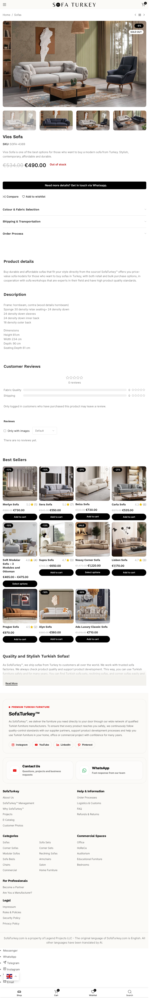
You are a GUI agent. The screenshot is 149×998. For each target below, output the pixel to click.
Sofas (17, 15)
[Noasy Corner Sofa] (92, 539)
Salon (42, 864)
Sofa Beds (9, 859)
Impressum (9, 906)
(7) (72, 504)
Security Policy (11, 917)
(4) (35, 560)
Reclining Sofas (48, 853)
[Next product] (144, 15)
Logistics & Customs (89, 803)
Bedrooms (83, 864)
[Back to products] (140, 15)
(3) (72, 560)
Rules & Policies (12, 912)
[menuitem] (10, 950)
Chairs (6, 864)
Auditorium (83, 853)
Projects (7, 814)
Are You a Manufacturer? (17, 892)
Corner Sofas (10, 847)
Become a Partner (13, 887)
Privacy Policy (11, 923)
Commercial (10, 870)
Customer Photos (13, 825)
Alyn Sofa (45, 626)
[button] (6, 64)
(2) (35, 627)
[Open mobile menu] (4, 4)
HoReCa (82, 847)
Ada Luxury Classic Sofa (91, 626)
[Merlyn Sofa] (20, 483)
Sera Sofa (45, 504)
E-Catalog (9, 819)
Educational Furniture (89, 859)
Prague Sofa (11, 626)
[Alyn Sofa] (56, 606)
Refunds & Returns (88, 814)
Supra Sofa (46, 560)
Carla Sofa (119, 504)
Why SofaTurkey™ (13, 808)
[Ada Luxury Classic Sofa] (92, 606)
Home (6, 15)
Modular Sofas (11, 853)
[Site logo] (74, 4)
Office (80, 842)
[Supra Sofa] (56, 539)
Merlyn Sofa (11, 504)
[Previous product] (135, 15)
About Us (8, 797)
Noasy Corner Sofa (87, 560)
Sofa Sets (45, 842)
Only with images (19, 431)
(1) (35, 504)
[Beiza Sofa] (92, 483)
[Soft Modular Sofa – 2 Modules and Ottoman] (20, 539)
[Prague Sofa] (20, 606)
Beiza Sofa (82, 504)
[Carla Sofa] (129, 483)
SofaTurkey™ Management (18, 803)
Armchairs (45, 859)
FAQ (79, 808)
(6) (144, 504)
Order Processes (87, 797)
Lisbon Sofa (119, 560)
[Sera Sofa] (56, 483)
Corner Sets (46, 847)
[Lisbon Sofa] (129, 539)
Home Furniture (48, 870)
